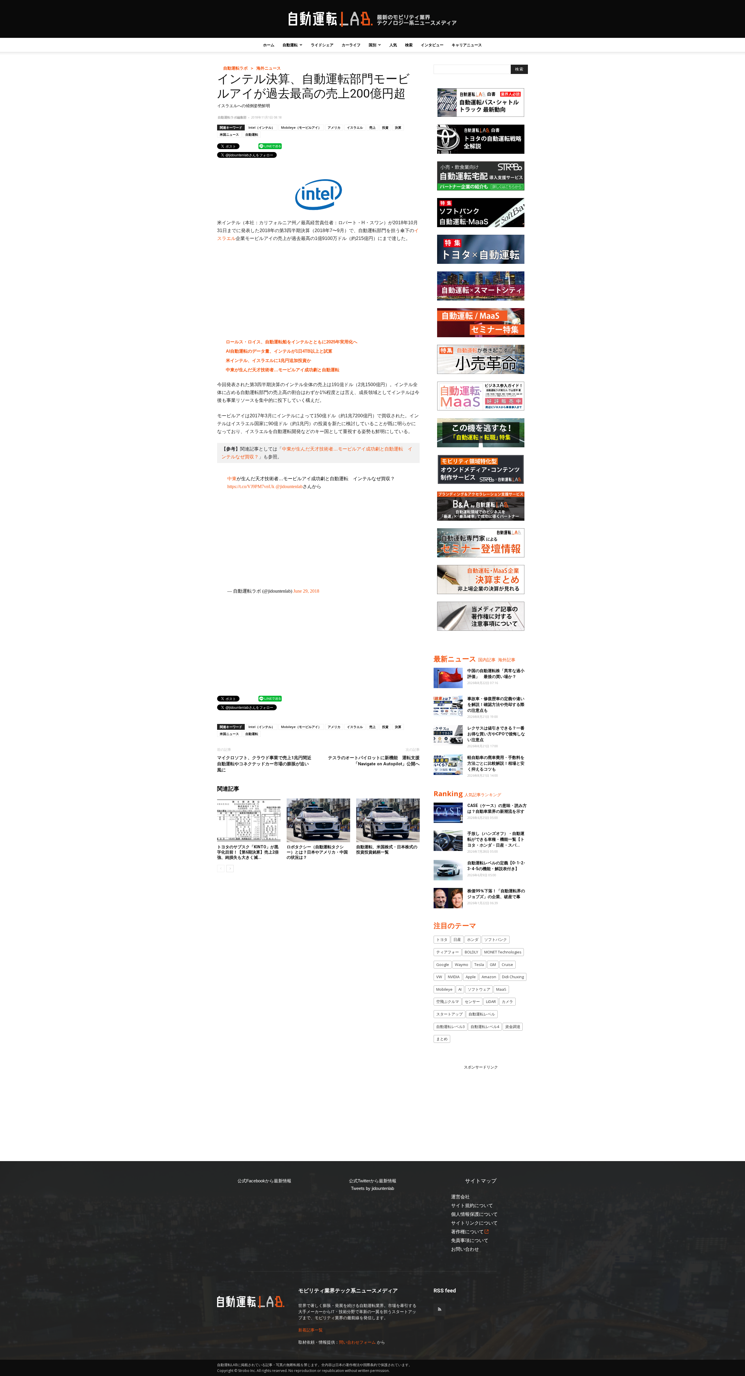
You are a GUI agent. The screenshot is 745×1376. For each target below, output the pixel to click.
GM (493, 964)
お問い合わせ (465, 1249)
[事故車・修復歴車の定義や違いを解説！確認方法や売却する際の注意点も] (448, 706)
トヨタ (442, 939)
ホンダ (472, 939)
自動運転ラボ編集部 (232, 117)
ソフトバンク (495, 939)
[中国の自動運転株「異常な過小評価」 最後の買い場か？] (448, 678)
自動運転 (290, 44)
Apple (471, 976)
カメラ (507, 1001)
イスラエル (355, 127)
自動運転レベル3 (450, 1026)
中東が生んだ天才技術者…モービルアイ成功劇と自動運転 (282, 369)
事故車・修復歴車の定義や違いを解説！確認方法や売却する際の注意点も (495, 704)
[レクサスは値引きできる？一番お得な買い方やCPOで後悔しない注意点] (448, 735)
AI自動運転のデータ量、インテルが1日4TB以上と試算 (279, 351)
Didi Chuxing (513, 976)
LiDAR (491, 1001)
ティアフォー (447, 952)
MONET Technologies (503, 952)
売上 (372, 127)
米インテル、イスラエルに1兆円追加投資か (268, 360)
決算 (398, 127)
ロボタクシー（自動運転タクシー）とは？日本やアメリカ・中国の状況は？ (317, 852)
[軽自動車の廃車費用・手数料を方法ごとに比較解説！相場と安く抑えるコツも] (448, 765)
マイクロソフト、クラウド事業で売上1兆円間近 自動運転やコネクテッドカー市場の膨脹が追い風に (264, 764)
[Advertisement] (318, 290)
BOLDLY (471, 952)
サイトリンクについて (474, 1222)
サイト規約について (472, 1205)
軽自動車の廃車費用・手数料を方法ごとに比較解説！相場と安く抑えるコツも (495, 763)
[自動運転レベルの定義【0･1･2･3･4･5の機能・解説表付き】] (448, 870)
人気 (393, 44)
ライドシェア (322, 44)
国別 (372, 44)
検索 (409, 44)
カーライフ (351, 44)
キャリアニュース (467, 44)
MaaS (501, 989)
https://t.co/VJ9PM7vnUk (250, 486)
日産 (457, 939)
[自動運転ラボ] (372, 19)
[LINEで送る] (270, 146)
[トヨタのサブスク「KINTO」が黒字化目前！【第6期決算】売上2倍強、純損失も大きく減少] (249, 820)
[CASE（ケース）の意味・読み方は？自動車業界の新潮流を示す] (448, 813)
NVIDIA (454, 976)
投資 (385, 127)
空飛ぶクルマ (447, 1001)
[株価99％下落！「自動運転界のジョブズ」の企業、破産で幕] (448, 898)
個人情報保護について (474, 1214)
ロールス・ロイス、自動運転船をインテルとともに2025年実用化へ (291, 341)
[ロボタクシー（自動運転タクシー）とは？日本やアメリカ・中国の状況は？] (318, 820)
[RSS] (439, 1309)
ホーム (268, 44)
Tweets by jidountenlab (372, 1188)
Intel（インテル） (262, 127)
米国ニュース (229, 134)
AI (460, 989)
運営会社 (460, 1196)
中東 (232, 478)
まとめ (442, 1038)
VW (439, 976)
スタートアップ (449, 1014)
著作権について (467, 1231)
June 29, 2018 (306, 591)
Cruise (507, 964)
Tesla (479, 964)
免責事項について (469, 1240)
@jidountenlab (289, 486)
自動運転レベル (482, 1014)
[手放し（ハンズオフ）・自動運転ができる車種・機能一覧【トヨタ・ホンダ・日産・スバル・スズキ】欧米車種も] (448, 841)
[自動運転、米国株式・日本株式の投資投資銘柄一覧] (388, 820)
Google (442, 964)
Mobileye (444, 989)
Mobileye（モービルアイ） (301, 127)
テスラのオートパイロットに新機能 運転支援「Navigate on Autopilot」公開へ (374, 760)
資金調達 (512, 1026)
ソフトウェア (479, 989)
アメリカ (334, 127)
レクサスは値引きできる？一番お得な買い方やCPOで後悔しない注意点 (496, 734)
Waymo (461, 964)
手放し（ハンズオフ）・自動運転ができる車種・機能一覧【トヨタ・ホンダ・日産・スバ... (495, 839)
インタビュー (432, 44)
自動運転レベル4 (485, 1026)
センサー (472, 1001)
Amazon (489, 976)
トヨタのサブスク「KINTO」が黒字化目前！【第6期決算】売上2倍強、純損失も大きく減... (248, 852)
